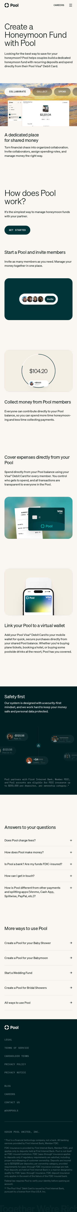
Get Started (17, 230)
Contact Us (12, 1102)
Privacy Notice (15, 1072)
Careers (59, 5)
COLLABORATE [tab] (17, 91)
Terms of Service (16, 1047)
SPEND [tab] (62, 91)
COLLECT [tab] (42, 91)
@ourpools (11, 1110)
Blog (7, 1086)
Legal (8, 1039)
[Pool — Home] (11, 5)
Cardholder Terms (16, 1056)
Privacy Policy (15, 1064)
